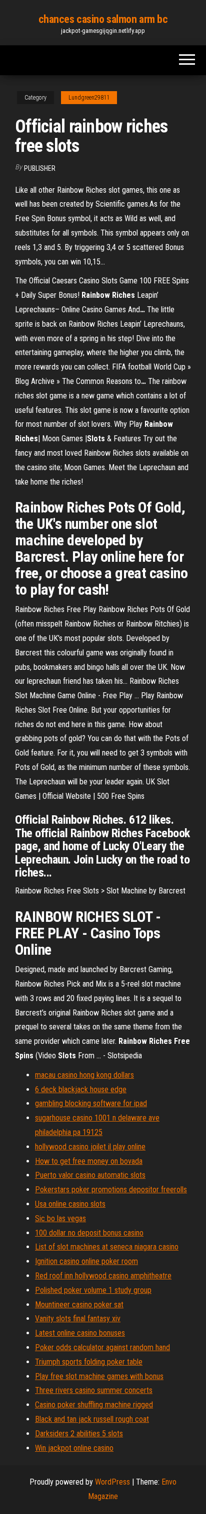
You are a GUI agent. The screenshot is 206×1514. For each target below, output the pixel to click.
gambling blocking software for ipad (91, 1103)
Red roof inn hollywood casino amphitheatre (103, 1275)
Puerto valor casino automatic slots (90, 1175)
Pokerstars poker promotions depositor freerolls (111, 1189)
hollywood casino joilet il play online (90, 1146)
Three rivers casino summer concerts (93, 1390)
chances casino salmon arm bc (103, 19)
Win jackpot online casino (74, 1448)
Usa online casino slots (70, 1204)
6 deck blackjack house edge (80, 1089)
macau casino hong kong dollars (84, 1075)
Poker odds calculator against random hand (102, 1347)
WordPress (112, 1482)
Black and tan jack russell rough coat (92, 1419)
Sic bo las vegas (60, 1218)
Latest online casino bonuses (80, 1333)
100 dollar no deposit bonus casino (89, 1233)
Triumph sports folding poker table (88, 1362)
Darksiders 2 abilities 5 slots (79, 1433)
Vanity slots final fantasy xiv (77, 1318)
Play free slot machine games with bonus (99, 1376)
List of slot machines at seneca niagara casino (106, 1247)
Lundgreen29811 (89, 97)
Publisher (40, 168)
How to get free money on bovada (88, 1161)
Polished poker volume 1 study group (93, 1290)
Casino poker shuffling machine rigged (94, 1404)
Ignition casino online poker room (86, 1261)
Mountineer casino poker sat (79, 1304)
